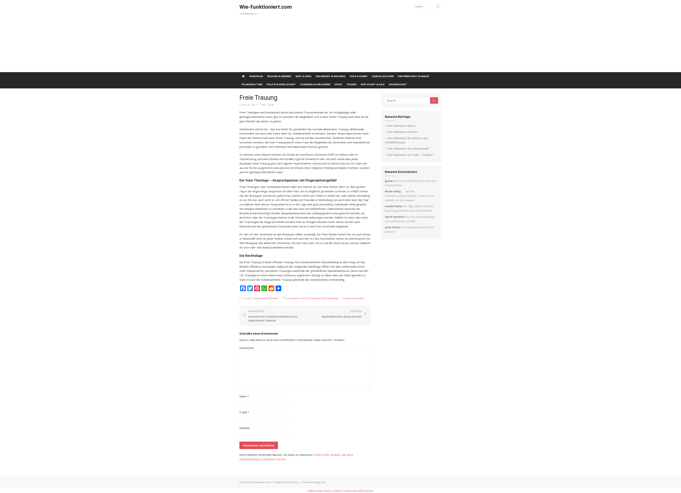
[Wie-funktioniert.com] (243, 76)
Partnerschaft (318, 298)
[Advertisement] (340, 45)
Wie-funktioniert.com (265, 7)
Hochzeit (305, 298)
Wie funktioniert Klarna (401, 125)
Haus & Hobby (358, 76)
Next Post (342, 313)
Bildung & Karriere (279, 76)
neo (263, 104)
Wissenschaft (398, 84)
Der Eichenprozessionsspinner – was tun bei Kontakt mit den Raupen (409, 195)
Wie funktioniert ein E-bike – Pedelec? (410, 154)
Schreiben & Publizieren (315, 84)
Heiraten (294, 298)
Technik (351, 84)
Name (244, 396)
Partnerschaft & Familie (413, 76)
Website (244, 428)
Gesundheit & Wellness (330, 76)
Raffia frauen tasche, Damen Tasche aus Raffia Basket (341, 490)
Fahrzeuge (256, 76)
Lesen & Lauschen (383, 76)
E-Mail (244, 412)
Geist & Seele (303, 76)
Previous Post (273, 315)
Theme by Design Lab (313, 482)
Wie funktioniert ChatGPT (402, 132)
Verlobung (332, 298)
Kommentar (246, 348)
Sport (338, 84)
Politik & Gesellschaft (281, 84)
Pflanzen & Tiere (252, 84)
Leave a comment (353, 298)
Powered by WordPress (286, 482)
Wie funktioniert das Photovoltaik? (408, 148)
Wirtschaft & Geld (373, 84)
